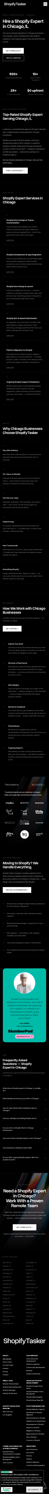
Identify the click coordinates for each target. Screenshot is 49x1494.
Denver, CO (29, 1291)
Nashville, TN (30, 1295)
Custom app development (35, 1367)
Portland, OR (7, 1306)
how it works (7, 1362)
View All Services (13, 58)
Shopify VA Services (10, 1393)
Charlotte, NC (7, 1288)
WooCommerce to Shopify (35, 1418)
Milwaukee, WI (30, 1313)
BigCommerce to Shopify (35, 1434)
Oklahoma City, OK (9, 1295)
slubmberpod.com (23, 1036)
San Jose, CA (7, 1277)
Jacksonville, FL (8, 1280)
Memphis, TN (30, 1309)
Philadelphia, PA (8, 1270)
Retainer (29, 1371)
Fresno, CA (6, 1320)
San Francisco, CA (32, 1288)
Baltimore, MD (7, 1313)
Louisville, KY (7, 1309)
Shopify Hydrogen (9, 1390)
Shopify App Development (12, 1387)
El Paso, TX (6, 1298)
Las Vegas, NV (30, 1302)
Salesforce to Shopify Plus (35, 1421)
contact (5, 1375)
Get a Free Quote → (24, 1227)
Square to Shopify (32, 1427)
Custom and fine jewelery (35, 1465)
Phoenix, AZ (30, 1266)
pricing (5, 1371)
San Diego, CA (7, 1273)
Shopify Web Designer (34, 1397)
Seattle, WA (6, 1291)
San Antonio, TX (31, 1270)
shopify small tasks (33, 1374)
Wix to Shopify (31, 1437)
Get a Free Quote (13, 51)
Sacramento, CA (8, 1324)
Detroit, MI (29, 1306)
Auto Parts (30, 1453)
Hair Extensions (32, 1449)
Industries (31, 1446)
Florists (29, 1456)
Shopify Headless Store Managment (34, 1392)
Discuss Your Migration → (17, 890)
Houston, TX (7, 1266)
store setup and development (32, 1360)
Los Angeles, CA (31, 1263)
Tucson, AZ (29, 1316)
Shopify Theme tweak (10, 1384)
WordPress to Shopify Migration (34, 1413)
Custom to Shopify (33, 1440)
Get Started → (12, 629)
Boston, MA (6, 1302)
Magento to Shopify (33, 1431)
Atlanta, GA (29, 1324)
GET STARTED (38, 784)
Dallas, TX (29, 1273)
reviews (5, 1368)
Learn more (10, 240)
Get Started (33, 1490)
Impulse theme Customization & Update (11, 1453)
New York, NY (7, 1263)
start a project (8, 1463)
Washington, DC (31, 1298)
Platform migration (33, 1364)
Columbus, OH (7, 1284)
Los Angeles (7, 1415)
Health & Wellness (32, 1462)
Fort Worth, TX (30, 1280)
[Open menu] (45, 4)
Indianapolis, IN (31, 1284)
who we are (7, 1359)
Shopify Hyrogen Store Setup (34, 1387)
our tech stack (8, 1365)
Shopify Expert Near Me (34, 1400)
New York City (8, 1412)
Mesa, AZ (29, 1320)
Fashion (29, 1459)
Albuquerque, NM (8, 1316)
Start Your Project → (15, 170)
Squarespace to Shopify (35, 1424)
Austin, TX (29, 1277)
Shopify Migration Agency (35, 1409)
